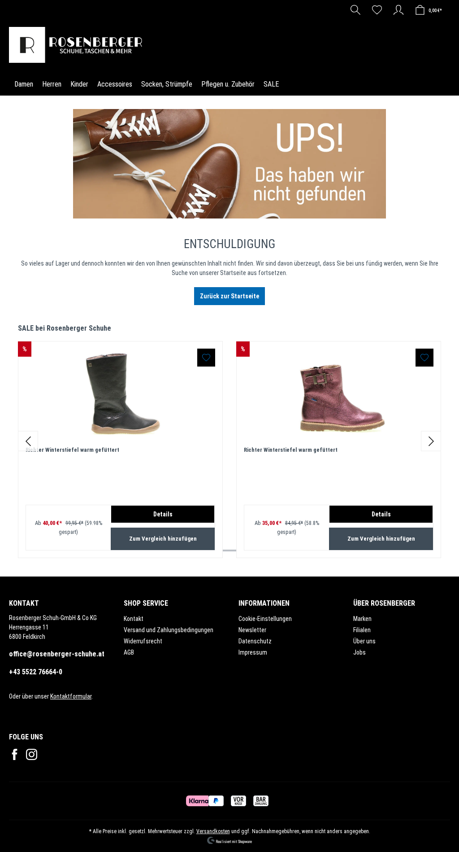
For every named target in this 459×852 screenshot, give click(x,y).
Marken (362, 618)
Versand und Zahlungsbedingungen (168, 630)
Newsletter (252, 630)
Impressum (252, 652)
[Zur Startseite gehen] (78, 45)
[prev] (28, 441)
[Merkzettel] (377, 10)
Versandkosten (213, 831)
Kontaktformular (70, 696)
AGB (129, 652)
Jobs (359, 652)
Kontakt (133, 618)
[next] (431, 441)
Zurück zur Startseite (229, 296)
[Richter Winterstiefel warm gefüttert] (120, 393)
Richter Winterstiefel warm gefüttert (72, 449)
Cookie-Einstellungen (265, 618)
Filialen (362, 630)
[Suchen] (355, 10)
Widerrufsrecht (143, 641)
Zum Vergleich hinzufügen (163, 538)
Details (163, 514)
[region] (229, 441)
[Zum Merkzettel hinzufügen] (206, 358)
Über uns (364, 641)
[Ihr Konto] (398, 10)
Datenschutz (255, 641)
